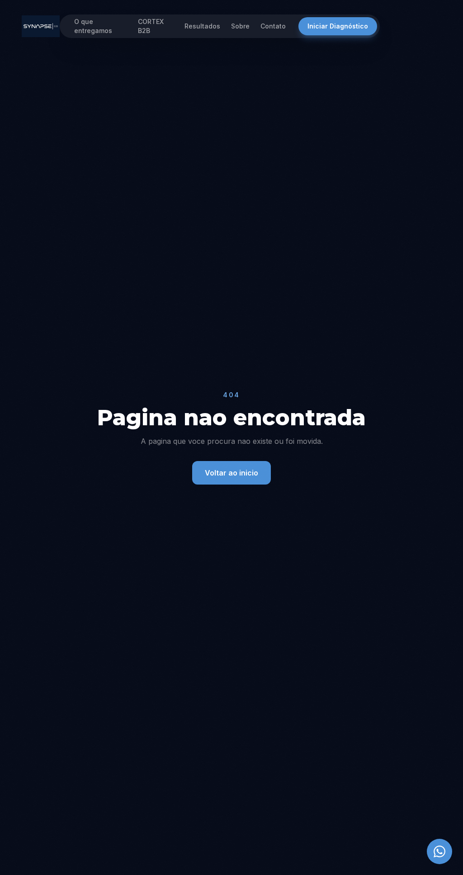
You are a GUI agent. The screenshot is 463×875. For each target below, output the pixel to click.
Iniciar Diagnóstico (337, 26)
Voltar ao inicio (231, 472)
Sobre (240, 26)
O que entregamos (93, 26)
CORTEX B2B (151, 26)
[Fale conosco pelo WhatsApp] (439, 851)
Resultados (202, 26)
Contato (273, 26)
